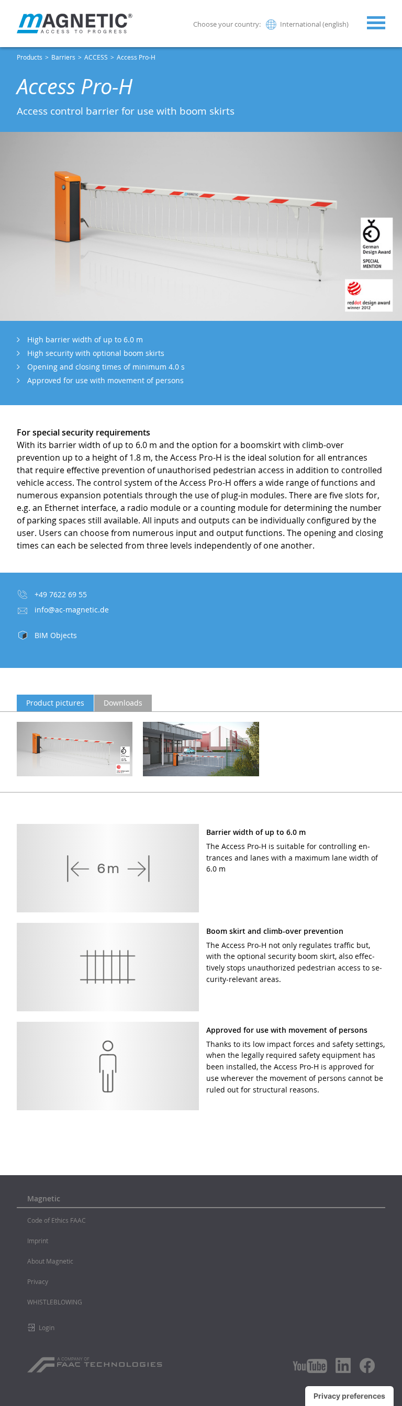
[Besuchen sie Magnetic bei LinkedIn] (343, 1365)
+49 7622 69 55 (61, 594)
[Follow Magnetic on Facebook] (367, 1365)
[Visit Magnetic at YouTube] (310, 1366)
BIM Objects (56, 635)
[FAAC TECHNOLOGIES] (96, 1361)
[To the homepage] (74, 24)
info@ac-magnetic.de (72, 610)
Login (46, 1327)
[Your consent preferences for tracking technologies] (349, 1396)
